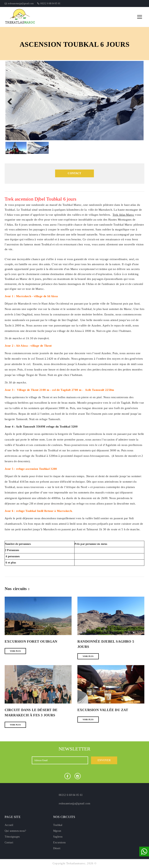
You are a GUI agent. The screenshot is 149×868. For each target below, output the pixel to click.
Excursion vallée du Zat (102, 710)
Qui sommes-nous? (15, 830)
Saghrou (57, 836)
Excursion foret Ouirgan (31, 641)
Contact (74, 173)
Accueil (9, 825)
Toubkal (57, 825)
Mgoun (57, 830)
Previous (11, 100)
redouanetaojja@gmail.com (74, 803)
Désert (56, 848)
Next (138, 100)
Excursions (59, 842)
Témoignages (12, 836)
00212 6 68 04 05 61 (71, 795)
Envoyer (104, 760)
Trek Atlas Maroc (123, 214)
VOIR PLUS (15, 651)
